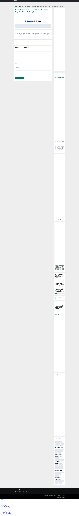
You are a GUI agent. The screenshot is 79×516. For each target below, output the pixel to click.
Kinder (61, 456)
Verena (34, 32)
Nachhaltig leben (50, 6)
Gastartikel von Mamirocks (61, 497)
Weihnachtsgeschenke (57, 477)
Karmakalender (57, 456)
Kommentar (17, 50)
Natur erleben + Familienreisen (58, 6)
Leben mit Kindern (57, 461)
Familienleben (56, 449)
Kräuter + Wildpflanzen (43, 6)
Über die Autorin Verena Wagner (48, 495)
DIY (55, 447)
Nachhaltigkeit (56, 463)
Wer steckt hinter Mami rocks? (7, 513)
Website (16, 71)
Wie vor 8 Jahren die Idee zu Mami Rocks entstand (10, 514)
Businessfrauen (57, 445)
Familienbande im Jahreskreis (59, 266)
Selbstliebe (61, 468)
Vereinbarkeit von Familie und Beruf (8, 507)
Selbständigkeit (57, 470)
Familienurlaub (61, 449)
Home (2, 499)
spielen (61, 470)
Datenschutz (60, 495)
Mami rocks (17, 490)
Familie (62, 447)
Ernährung (58, 447)
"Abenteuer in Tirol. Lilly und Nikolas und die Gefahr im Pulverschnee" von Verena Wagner (59, 218)
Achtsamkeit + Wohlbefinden (19, 6)
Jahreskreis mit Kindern (35, 6)
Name (16, 63)
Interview (56, 454)
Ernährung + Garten (27, 6)
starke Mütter (61, 472)
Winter (59, 479)
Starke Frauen (56, 472)
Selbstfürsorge (57, 468)
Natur (60, 463)
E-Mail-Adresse (17, 67)
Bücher (61, 445)
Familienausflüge (5, 504)
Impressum (55, 495)
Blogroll (64, 495)
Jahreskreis (60, 454)
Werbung (56, 479)
